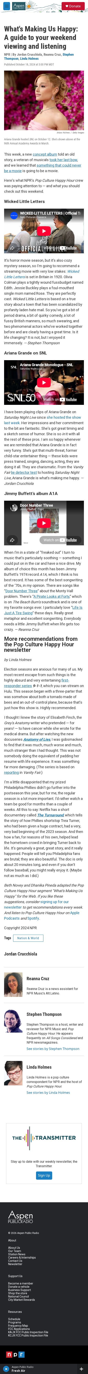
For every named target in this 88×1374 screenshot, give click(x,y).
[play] (6, 1369)
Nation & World (28, 938)
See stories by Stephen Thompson (53, 1048)
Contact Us (15, 1260)
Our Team (14, 1251)
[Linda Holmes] (13, 1073)
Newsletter (15, 1264)
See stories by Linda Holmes (48, 1092)
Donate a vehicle (18, 1286)
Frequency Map (18, 1325)
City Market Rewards (21, 1299)
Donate (75, 6)
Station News (16, 1254)
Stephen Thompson (44, 1014)
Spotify (33, 918)
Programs (14, 1322)
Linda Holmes (29, 58)
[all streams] (82, 1369)
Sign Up (44, 1175)
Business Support (19, 1290)
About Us (14, 1247)
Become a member (20, 1283)
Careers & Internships (22, 1257)
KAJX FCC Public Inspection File (28, 1332)
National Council (18, 1296)
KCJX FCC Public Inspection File (28, 1335)
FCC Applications (19, 1329)
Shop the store (17, 1293)
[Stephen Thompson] (13, 1020)
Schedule (14, 1319)
